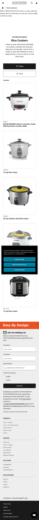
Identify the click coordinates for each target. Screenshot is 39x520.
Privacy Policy (25, 399)
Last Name (6, 354)
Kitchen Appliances (11, 8)
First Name (6, 345)
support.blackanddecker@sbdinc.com (16, 404)
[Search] (31, 3)
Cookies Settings (19, 259)
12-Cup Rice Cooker (10, 311)
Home (3, 8)
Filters (21, 66)
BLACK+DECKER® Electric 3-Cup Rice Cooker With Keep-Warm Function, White (19, 125)
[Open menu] (3, 3)
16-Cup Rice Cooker (10, 172)
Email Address (7, 363)
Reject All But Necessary (19, 264)
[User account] (36, 3)
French (8, 380)
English (8, 376)
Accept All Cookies (19, 269)
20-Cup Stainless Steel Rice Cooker (16, 219)
